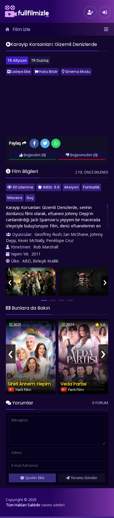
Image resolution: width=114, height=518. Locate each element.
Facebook (34, 143)
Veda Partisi (74, 384)
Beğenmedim (80, 154)
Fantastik (91, 187)
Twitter (45, 143)
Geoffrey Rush (48, 234)
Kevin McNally (31, 240)
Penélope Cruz (60, 240)
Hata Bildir (48, 71)
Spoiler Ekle (34, 477)
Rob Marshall (45, 247)
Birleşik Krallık (45, 261)
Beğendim (32, 154)
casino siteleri (53, 504)
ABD (26, 261)
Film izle (21, 29)
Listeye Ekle (20, 71)
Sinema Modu (77, 71)
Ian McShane (75, 234)
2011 (36, 254)
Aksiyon (71, 187)
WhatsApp (56, 143)
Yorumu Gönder (84, 477)
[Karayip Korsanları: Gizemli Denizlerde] (31, 281)
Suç (30, 197)
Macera (14, 197)
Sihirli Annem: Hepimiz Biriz (35, 384)
